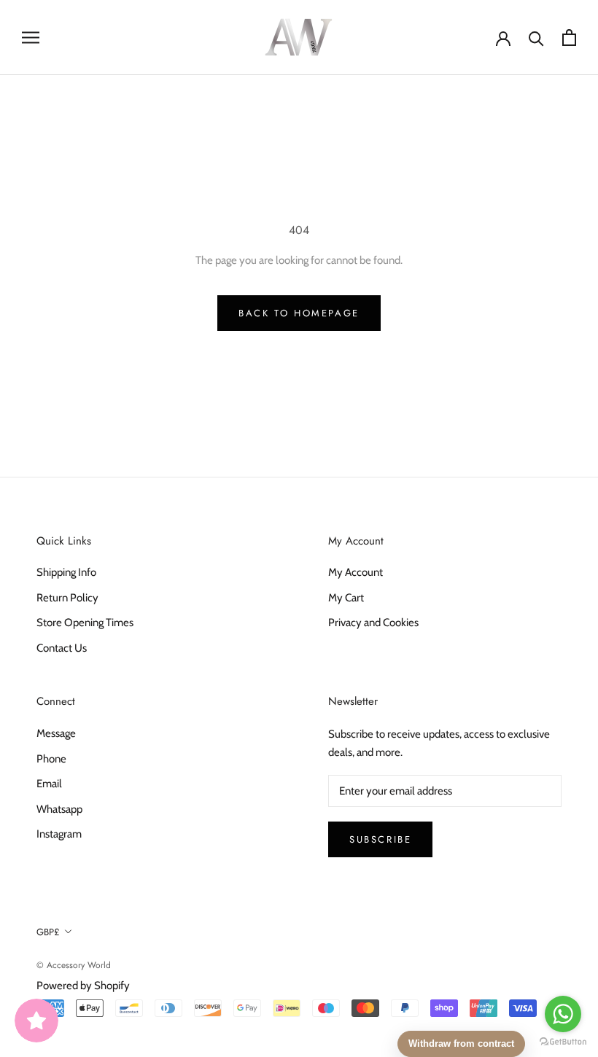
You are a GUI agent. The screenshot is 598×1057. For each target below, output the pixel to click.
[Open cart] (569, 37)
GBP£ (48, 932)
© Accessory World (73, 965)
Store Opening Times (84, 622)
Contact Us (61, 648)
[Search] (536, 37)
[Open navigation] (30, 37)
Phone (51, 758)
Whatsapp (59, 809)
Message (56, 733)
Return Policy (67, 597)
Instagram (59, 833)
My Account (355, 572)
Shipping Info (66, 572)
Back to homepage (299, 313)
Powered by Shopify (83, 985)
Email (49, 783)
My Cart (346, 597)
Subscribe (380, 839)
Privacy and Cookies (373, 622)
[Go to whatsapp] (563, 1014)
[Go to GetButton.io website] (563, 1042)
